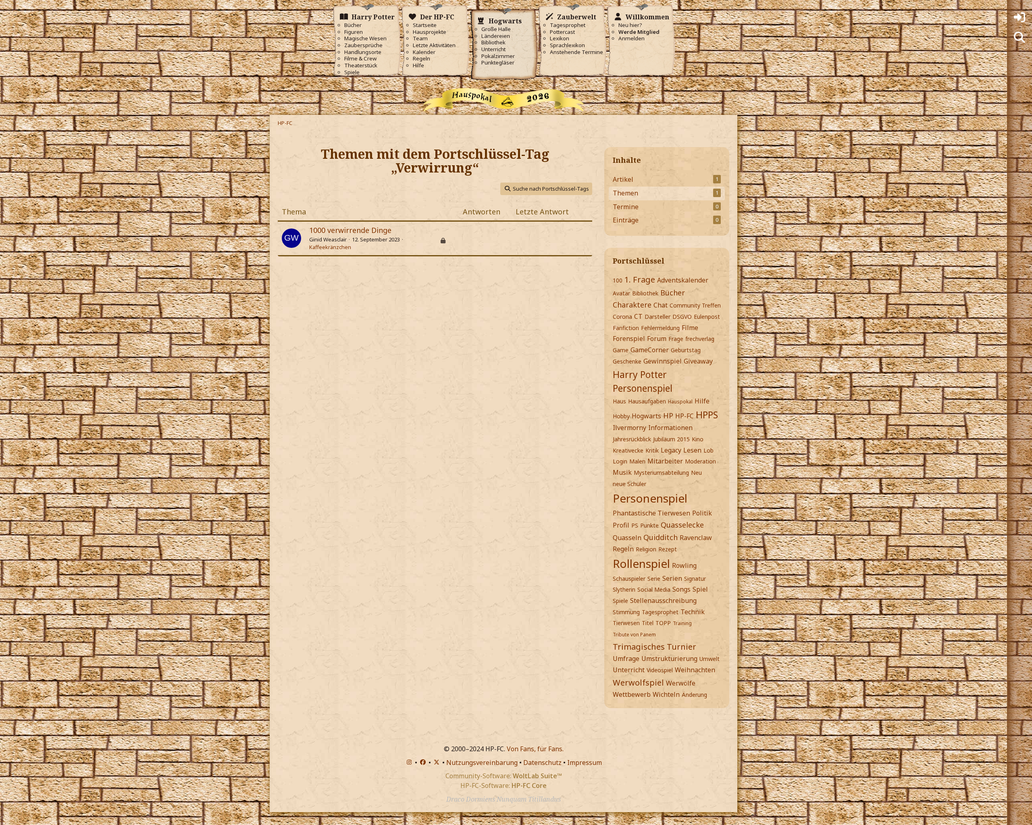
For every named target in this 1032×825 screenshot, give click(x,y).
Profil (621, 525)
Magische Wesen (365, 38)
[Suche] (1019, 37)
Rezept (667, 549)
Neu (696, 472)
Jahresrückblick (632, 439)
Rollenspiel (641, 563)
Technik (692, 611)
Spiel (700, 589)
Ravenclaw (696, 537)
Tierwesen (626, 623)
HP (668, 415)
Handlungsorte (362, 52)
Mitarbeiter (665, 461)
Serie (653, 578)
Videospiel (660, 670)
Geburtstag (686, 350)
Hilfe (418, 65)
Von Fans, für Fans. (535, 748)
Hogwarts (646, 415)
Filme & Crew (360, 58)
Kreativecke (628, 450)
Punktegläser (497, 62)
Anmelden (631, 38)
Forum (656, 338)
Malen (637, 461)
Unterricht (493, 49)
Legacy (671, 450)
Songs (681, 589)
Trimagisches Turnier (654, 646)
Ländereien (495, 36)
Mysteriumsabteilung (661, 472)
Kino (697, 439)
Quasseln (627, 537)
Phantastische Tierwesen (651, 513)
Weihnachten (695, 669)
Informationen (670, 427)
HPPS (707, 414)
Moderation (700, 461)
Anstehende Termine (576, 52)
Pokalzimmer (498, 56)
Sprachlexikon (567, 45)
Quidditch (660, 537)
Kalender (424, 52)
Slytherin (624, 589)
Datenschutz (542, 762)
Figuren (353, 32)
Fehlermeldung (660, 328)
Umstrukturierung (669, 658)
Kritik (652, 450)
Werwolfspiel (638, 682)
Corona (622, 316)
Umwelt (709, 659)
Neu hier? (630, 25)
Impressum (584, 762)
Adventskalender (682, 280)
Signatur (695, 578)
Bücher (353, 25)
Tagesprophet (567, 25)
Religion (646, 549)
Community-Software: (503, 775)
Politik (702, 513)
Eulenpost (707, 316)
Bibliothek (493, 42)
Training (682, 623)
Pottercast (562, 32)
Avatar (621, 293)
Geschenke (627, 361)
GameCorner (649, 349)
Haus (619, 401)
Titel (647, 623)
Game (620, 350)
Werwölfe (680, 683)
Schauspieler (629, 578)
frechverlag (699, 339)
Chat (660, 305)
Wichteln (666, 694)
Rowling (684, 565)
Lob (708, 450)
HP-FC (684, 415)
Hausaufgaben (647, 401)
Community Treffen (695, 305)
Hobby (621, 416)
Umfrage (626, 658)
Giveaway (698, 361)
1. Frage (639, 279)
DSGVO (682, 316)
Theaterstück (360, 65)
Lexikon (559, 38)
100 (617, 280)
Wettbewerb (632, 694)
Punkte (649, 525)
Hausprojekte (429, 32)
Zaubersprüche (363, 45)
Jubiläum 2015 (671, 439)
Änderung (694, 694)
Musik (622, 472)
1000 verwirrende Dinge (350, 230)
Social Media (653, 589)
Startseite (425, 25)
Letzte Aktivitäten (434, 45)
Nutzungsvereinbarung (482, 762)
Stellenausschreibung (663, 600)
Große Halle (496, 29)
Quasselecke (682, 525)
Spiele (352, 72)
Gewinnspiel (662, 361)
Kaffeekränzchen (330, 247)
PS (634, 525)
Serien (672, 578)
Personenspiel (650, 498)
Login (620, 461)
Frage (675, 339)
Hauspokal (680, 401)
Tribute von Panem (634, 634)
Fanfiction (626, 328)
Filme (690, 327)
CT (638, 316)
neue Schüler (629, 484)
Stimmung (626, 612)
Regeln (421, 58)
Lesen (692, 450)
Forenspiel (629, 338)
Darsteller (657, 316)
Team (420, 38)
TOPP (663, 623)
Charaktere (632, 305)
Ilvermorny (629, 427)
